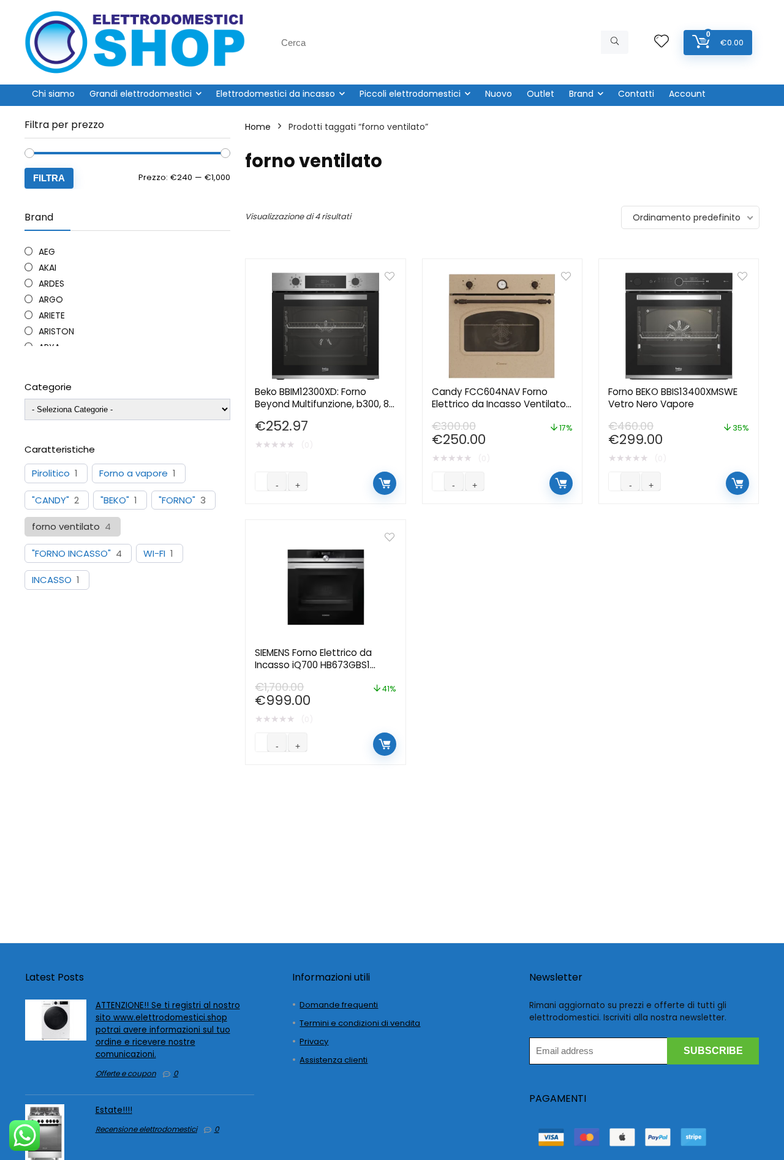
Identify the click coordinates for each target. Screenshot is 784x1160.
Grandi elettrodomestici (140, 94)
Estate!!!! (114, 1110)
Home (258, 127)
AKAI (47, 268)
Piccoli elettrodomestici (410, 94)
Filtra (49, 178)
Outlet (540, 94)
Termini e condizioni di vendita (360, 1023)
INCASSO (52, 580)
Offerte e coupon (126, 1073)
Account (687, 94)
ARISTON (56, 331)
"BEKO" (114, 500)
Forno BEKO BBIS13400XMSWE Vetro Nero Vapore (672, 397)
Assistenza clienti (334, 1060)
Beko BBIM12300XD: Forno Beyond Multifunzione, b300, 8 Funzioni (322, 404)
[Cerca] (614, 42)
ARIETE (52, 315)
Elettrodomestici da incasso (275, 94)
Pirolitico (51, 473)
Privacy (314, 1041)
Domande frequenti (339, 1005)
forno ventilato (66, 527)
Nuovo (498, 94)
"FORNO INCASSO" (71, 554)
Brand (581, 94)
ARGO (51, 299)
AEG (47, 252)
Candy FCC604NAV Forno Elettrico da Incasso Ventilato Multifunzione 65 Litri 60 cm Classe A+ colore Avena (499, 410)
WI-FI (154, 554)
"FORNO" (177, 500)
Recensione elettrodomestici (146, 1129)
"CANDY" (50, 500)
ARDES (51, 283)
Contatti (636, 94)
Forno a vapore (133, 473)
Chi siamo (53, 94)
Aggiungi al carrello (384, 483)
